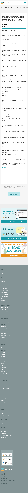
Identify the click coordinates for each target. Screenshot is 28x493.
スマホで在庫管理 (4, 286)
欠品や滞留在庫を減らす (6, 335)
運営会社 (3, 431)
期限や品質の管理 (5, 333)
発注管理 (3, 300)
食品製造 (3, 352)
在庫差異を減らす (4, 329)
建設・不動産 (3, 367)
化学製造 (3, 359)
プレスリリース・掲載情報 (6, 415)
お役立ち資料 (4, 384)
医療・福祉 (3, 365)
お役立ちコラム (4, 386)
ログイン (3, 423)
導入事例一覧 (4, 348)
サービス (3, 369)
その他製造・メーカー (5, 361)
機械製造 (3, 354)
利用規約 (3, 440)
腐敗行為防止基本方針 (6, 437)
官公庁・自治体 (4, 373)
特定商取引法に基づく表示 (6, 435)
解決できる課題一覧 (5, 322)
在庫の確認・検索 (4, 296)
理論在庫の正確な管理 (6, 337)
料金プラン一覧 (4, 273)
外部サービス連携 (5, 314)
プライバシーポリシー (5, 442)
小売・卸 (2, 363)
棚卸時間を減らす (4, 331)
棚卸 (2, 298)
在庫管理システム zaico (7, 7)
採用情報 (3, 433)
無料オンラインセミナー (6, 388)
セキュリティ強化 (4, 312)
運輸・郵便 (3, 371)
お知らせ (3, 413)
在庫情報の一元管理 (5, 326)
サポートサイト (4, 405)
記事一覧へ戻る (13, 194)
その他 (2, 375)
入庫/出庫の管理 (4, 292)
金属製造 (3, 356)
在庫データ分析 (4, 309)
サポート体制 (3, 398)
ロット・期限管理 (4, 294)
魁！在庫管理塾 (18, 7)
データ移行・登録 (4, 290)
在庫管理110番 (5, 167)
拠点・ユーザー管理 (5, 307)
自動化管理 (3, 303)
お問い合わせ (4, 400)
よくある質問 (3, 403)
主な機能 (3, 281)
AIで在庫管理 (4, 288)
